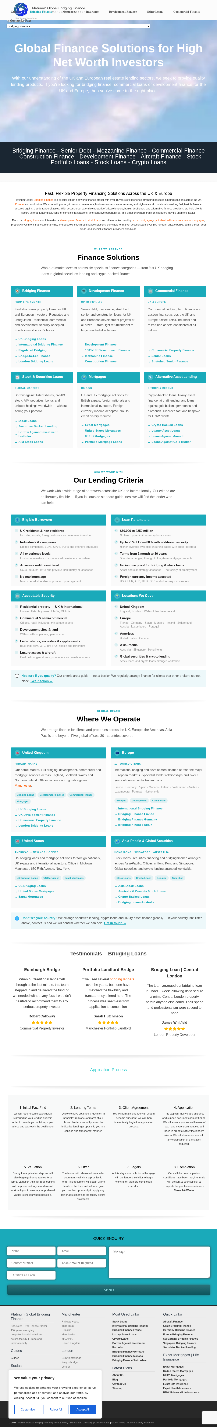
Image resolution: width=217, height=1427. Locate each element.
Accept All (83, 1409)
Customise (28, 1409)
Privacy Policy (61, 1422)
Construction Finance (101, 361)
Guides (15, 1358)
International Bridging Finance (40, 344)
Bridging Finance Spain (135, 824)
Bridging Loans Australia (136, 902)
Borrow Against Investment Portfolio (38, 434)
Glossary (87, 1422)
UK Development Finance (36, 814)
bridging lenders (122, 979)
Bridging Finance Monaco (127, 1356)
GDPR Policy (118, 1422)
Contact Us (119, 1383)
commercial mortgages (191, 220)
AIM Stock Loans (30, 441)
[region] (55, 1394)
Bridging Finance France (136, 814)
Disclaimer (75, 1422)
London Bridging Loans (35, 361)
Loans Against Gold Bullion (172, 441)
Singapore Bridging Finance (179, 1343)
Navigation (16, 21)
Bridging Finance (43, 199)
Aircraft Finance (173, 1321)
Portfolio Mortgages (175, 1379)
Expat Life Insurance (175, 1384)
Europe (19, 204)
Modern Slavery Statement (140, 1422)
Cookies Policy (102, 1422)
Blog (115, 1379)
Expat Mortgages (97, 425)
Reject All (56, 1409)
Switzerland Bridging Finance (180, 1338)
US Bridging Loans (32, 886)
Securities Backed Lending (37, 426)
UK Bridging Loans (32, 339)
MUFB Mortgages (97, 436)
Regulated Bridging (32, 350)
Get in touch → (42, 681)
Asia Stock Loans (131, 886)
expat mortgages (142, 220)
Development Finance (101, 344)
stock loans (94, 220)
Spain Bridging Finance (177, 1325)
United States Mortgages (103, 430)
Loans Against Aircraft (168, 436)
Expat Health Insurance (177, 1388)
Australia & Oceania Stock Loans (142, 891)
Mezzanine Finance (99, 356)
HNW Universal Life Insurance (181, 1392)
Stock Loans (27, 420)
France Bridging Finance (178, 1334)
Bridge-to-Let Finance (34, 356)
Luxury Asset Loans (166, 430)
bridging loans (31, 220)
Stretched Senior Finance (170, 361)
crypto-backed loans (165, 220)
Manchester (23, 785)
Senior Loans (161, 356)
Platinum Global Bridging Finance (35, 1422)
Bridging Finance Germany (137, 819)
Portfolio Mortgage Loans (103, 441)
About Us (118, 1375)
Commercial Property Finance (173, 350)
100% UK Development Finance (107, 350)
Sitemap (117, 1388)
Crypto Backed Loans (167, 425)
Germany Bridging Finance (179, 1330)
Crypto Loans (120, 1338)
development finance (72, 220)
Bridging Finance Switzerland (129, 1360)
